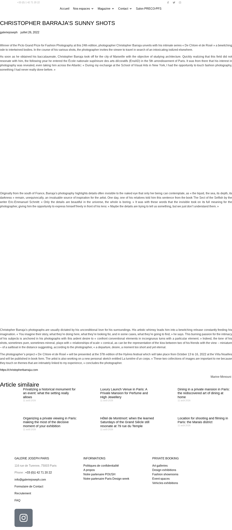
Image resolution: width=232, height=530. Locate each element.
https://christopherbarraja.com (19, 369)
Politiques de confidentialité (101, 465)
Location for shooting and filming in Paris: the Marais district (203, 420)
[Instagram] (180, 2)
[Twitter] (174, 2)
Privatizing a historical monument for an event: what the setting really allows (49, 393)
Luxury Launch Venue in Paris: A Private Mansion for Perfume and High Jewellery (124, 393)
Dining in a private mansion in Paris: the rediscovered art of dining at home (204, 393)
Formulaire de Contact (28, 486)
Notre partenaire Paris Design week (106, 478)
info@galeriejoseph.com (30, 479)
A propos (89, 470)
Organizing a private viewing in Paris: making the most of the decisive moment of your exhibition (50, 422)
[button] (83, 9)
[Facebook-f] (168, 2)
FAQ (17, 500)
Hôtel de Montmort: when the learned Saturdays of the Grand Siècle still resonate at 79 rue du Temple (127, 422)
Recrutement (22, 493)
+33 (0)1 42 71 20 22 (38, 472)
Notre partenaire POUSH (99, 474)
